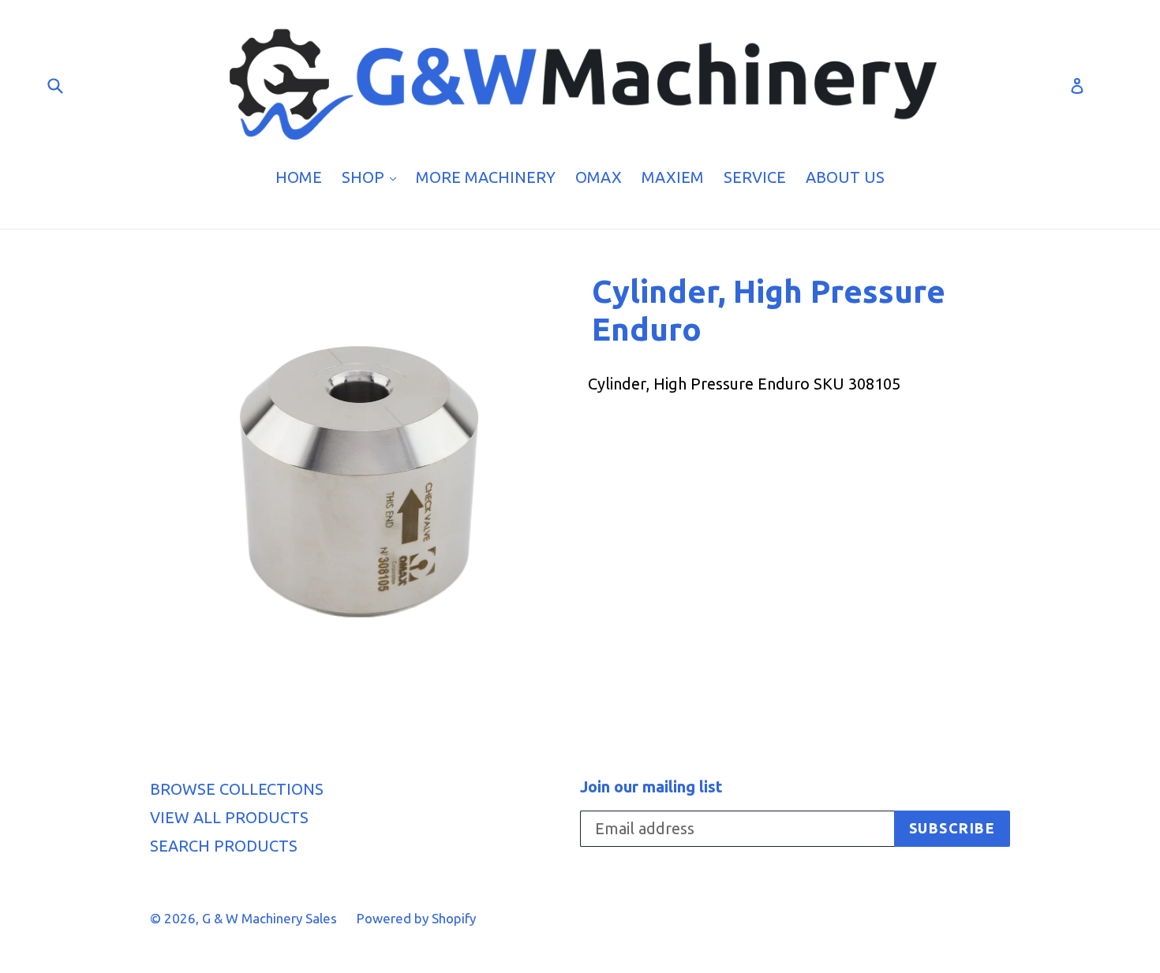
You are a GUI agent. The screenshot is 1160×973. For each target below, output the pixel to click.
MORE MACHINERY (486, 177)
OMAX (598, 177)
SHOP (373, 176)
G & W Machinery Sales (269, 918)
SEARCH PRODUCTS (223, 846)
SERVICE (755, 177)
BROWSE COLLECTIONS (237, 789)
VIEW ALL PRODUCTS (229, 817)
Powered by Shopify (416, 918)
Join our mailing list (651, 786)
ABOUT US (845, 177)
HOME (298, 177)
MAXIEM (673, 177)
